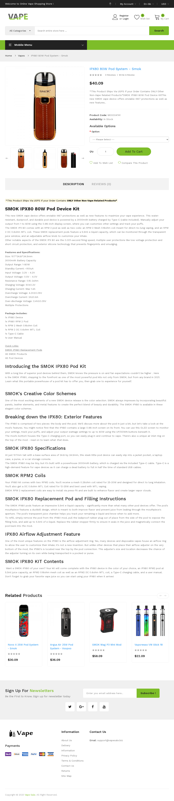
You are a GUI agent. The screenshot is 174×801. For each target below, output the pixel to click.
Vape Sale (30, 795)
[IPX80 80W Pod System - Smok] (21, 158)
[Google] (81, 706)
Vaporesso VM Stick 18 (149, 644)
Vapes (21, 55)
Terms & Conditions (72, 760)
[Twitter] (70, 706)
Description (73, 184)
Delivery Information (68, 748)
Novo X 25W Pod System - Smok (23, 646)
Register (124, 15)
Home (8, 55)
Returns (65, 770)
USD (164, 4)
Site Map (66, 776)
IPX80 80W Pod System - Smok (49, 55)
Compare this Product (135, 163)
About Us (66, 740)
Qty (91, 151)
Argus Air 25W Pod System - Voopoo (61, 646)
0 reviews (110, 75)
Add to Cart (134, 151)
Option (96, 131)
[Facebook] (92, 706)
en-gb (148, 4)
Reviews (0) (101, 184)
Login (126, 18)
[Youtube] (104, 706)
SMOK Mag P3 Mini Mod (106, 644)
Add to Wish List (103, 163)
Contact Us (67, 765)
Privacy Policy (69, 755)
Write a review (127, 75)
